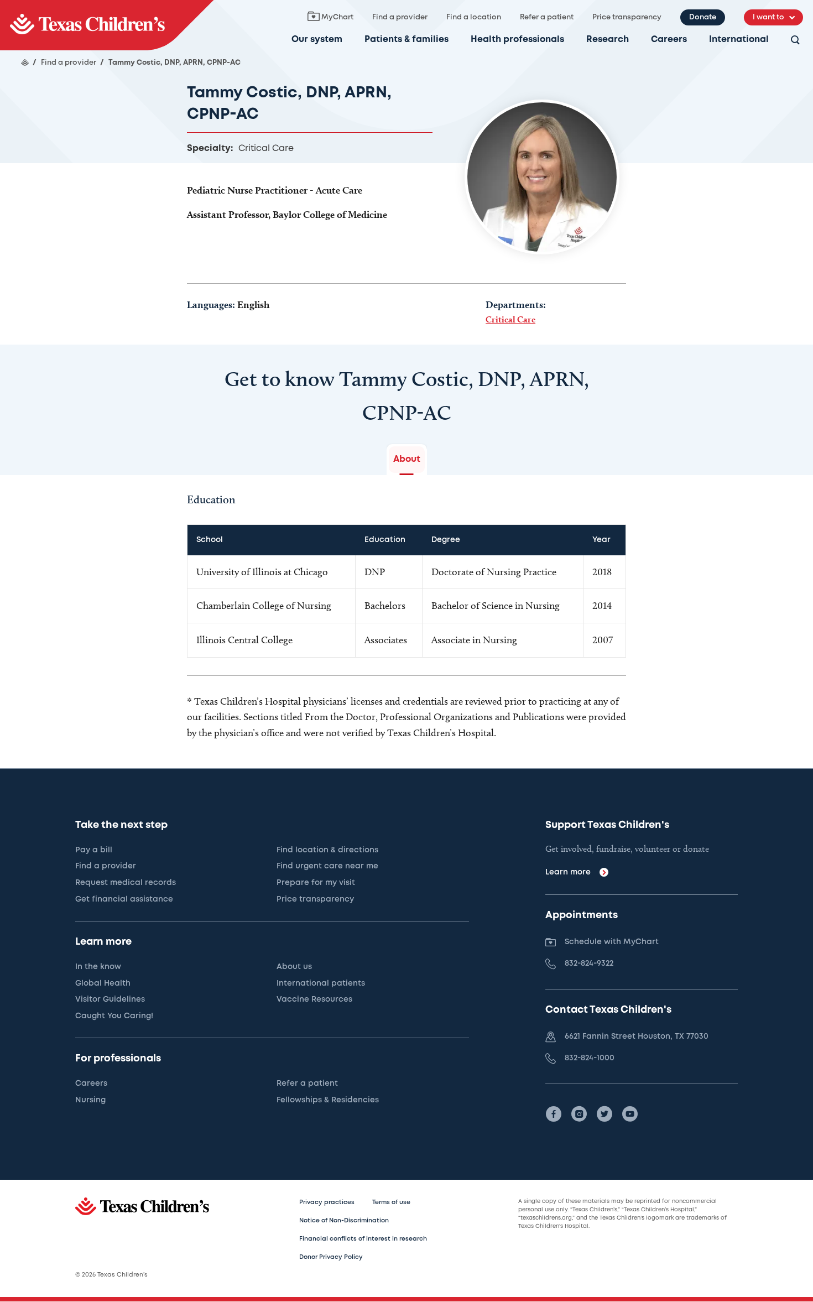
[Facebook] (553, 1114)
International (739, 39)
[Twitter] (604, 1114)
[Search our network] (795, 40)
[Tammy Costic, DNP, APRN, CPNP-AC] (106, 25)
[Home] (25, 62)
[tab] (407, 459)
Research (607, 39)
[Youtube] (630, 1114)
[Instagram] (579, 1114)
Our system (316, 39)
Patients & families (406, 39)
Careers (669, 39)
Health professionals (517, 39)
